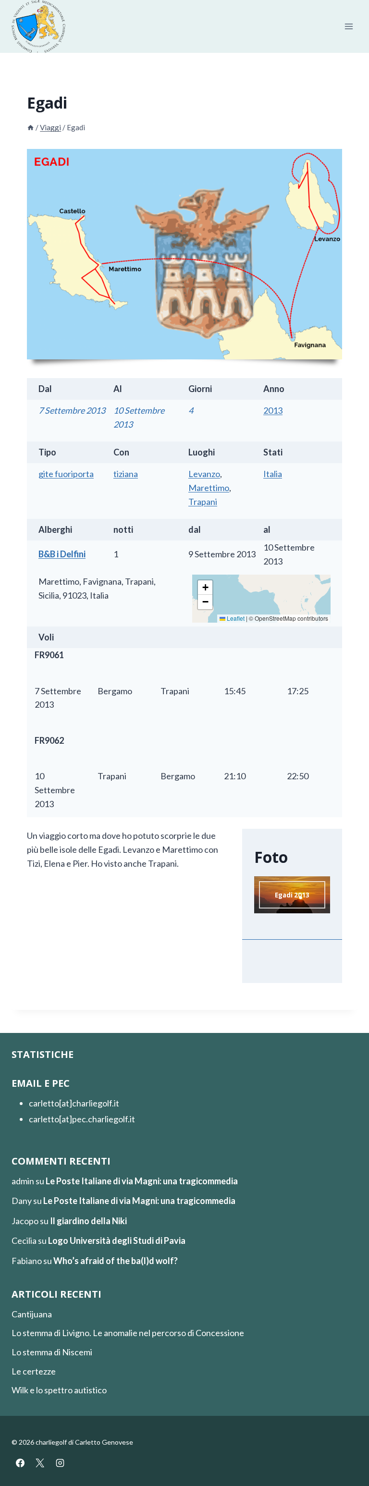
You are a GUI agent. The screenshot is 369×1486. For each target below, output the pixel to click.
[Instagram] (60, 1463)
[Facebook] (20, 1463)
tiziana (125, 473)
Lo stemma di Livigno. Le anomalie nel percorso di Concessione (128, 1332)
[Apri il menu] (348, 26)
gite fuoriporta (66, 473)
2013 (273, 410)
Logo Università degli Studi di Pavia (116, 1240)
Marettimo (208, 487)
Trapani (202, 501)
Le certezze (34, 1371)
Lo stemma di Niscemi (52, 1352)
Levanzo (204, 473)
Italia (272, 473)
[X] (40, 1463)
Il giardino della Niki (88, 1221)
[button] (205, 587)
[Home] (30, 127)
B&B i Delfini (62, 554)
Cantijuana (32, 1314)
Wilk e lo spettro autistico (59, 1390)
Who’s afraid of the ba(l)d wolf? (115, 1260)
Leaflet (235, 618)
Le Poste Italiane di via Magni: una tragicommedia (142, 1181)
